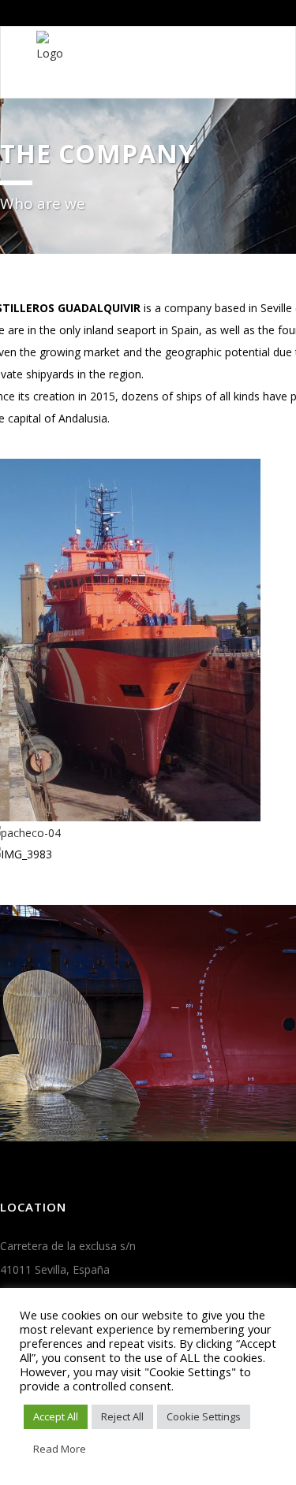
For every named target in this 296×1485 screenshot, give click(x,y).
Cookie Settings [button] (204, 1416)
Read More (59, 1449)
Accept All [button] (55, 1416)
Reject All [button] (122, 1416)
